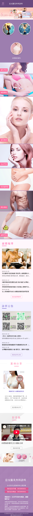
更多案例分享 (16, 407)
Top (30, 437)
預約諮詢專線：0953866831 (16, 491)
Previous (2, 14)
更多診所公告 (16, 354)
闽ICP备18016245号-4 (17, 515)
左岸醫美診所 (16, 4)
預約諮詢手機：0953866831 (16, 488)
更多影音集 (16, 448)
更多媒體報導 (16, 297)
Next (31, 14)
